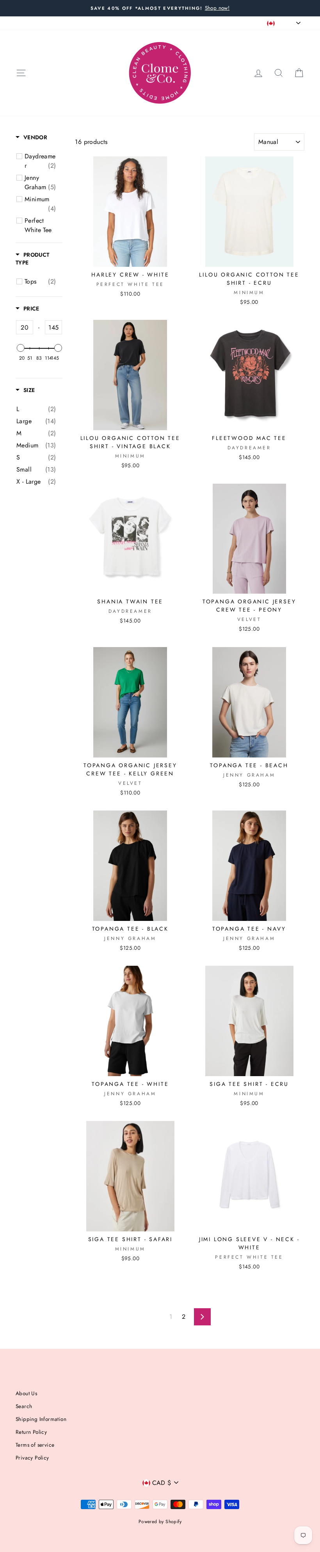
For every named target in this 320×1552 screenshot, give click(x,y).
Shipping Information (41, 1419)
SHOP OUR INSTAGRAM (167, 23)
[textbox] (24, 327)
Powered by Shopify (160, 1521)
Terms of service (35, 1445)
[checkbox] (40, 161)
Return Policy (31, 1432)
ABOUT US (28, 23)
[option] (160, 8)
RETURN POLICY (69, 23)
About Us (26, 1393)
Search (24, 1406)
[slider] (20, 348)
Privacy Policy (32, 1458)
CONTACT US (113, 23)
